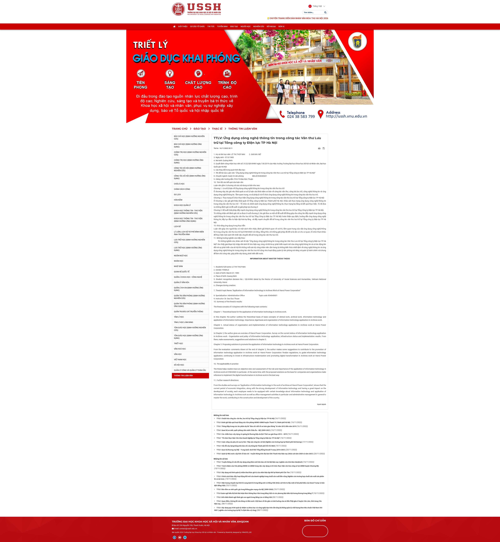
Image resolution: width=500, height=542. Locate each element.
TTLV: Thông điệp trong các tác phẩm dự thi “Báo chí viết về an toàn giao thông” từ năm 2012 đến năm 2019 (256, 426)
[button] (315, 6)
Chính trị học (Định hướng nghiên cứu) (190, 153)
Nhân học (178, 261)
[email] (185, 537)
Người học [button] (246, 26)
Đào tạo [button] (234, 26)
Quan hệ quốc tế (181, 272)
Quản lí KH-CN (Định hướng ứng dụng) (188, 289)
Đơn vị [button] (281, 26)
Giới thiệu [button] (182, 26)
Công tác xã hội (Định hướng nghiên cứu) (187, 169)
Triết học (178, 343)
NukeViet (229, 532)
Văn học (178, 354)
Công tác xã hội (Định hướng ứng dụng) (189, 177)
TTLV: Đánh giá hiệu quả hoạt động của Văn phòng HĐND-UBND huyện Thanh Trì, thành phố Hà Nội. (253, 422)
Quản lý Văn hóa (181, 282)
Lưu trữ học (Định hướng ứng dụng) (188, 249)
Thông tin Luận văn (183, 375)
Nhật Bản (178, 266)
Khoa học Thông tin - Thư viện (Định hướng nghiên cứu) (188, 211)
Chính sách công (182, 189)
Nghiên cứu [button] (258, 26)
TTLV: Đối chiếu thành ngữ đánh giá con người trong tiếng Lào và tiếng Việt (244, 497)
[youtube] (179, 537)
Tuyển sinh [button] (222, 26)
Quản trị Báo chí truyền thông (188, 311)
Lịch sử (177, 226)
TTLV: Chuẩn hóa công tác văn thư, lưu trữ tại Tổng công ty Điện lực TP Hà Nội (245, 418)
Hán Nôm (178, 200)
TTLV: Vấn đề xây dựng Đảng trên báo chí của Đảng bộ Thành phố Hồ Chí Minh (246, 446)
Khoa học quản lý (182, 205)
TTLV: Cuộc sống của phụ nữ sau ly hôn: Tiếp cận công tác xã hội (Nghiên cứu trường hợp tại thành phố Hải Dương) (259, 442)
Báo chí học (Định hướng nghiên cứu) (189, 137)
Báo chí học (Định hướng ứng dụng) (188, 145)
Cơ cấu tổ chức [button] (197, 26)
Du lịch (177, 194)
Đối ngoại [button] (271, 26)
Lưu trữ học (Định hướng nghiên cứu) (189, 241)
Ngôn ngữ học (181, 256)
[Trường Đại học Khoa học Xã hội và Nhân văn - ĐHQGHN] (178, 9)
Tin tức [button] (210, 26)
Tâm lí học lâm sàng (183, 322)
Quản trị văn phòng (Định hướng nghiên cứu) (189, 297)
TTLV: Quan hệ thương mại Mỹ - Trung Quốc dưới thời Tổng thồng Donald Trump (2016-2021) (251, 450)
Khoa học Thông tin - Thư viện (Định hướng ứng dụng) (188, 219)
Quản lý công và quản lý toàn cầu (190, 370)
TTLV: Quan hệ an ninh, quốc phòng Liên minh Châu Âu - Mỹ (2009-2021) (243, 430)
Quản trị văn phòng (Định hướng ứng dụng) (189, 305)
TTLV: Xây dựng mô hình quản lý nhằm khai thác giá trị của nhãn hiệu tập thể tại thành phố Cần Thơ (253, 472)
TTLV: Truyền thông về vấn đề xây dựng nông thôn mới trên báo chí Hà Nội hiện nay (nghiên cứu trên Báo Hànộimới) (260, 462)
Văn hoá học (180, 349)
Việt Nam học (180, 359)
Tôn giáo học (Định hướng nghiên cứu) (190, 329)
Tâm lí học (179, 317)
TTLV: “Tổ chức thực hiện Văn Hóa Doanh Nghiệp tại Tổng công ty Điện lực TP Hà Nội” (248, 438)
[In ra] (319, 148)
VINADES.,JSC (247, 532)
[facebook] (174, 537)
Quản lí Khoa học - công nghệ (188, 277)
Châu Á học (179, 184)
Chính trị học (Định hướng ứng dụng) (188, 161)
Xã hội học (179, 365)
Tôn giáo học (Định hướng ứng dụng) (188, 336)
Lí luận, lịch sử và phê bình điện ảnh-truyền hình (189, 233)
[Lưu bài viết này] (324, 148)
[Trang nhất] (174, 26)
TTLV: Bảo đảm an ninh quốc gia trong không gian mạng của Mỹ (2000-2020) (245, 489)
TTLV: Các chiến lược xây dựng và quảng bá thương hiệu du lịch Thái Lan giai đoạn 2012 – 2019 (252, 434)
